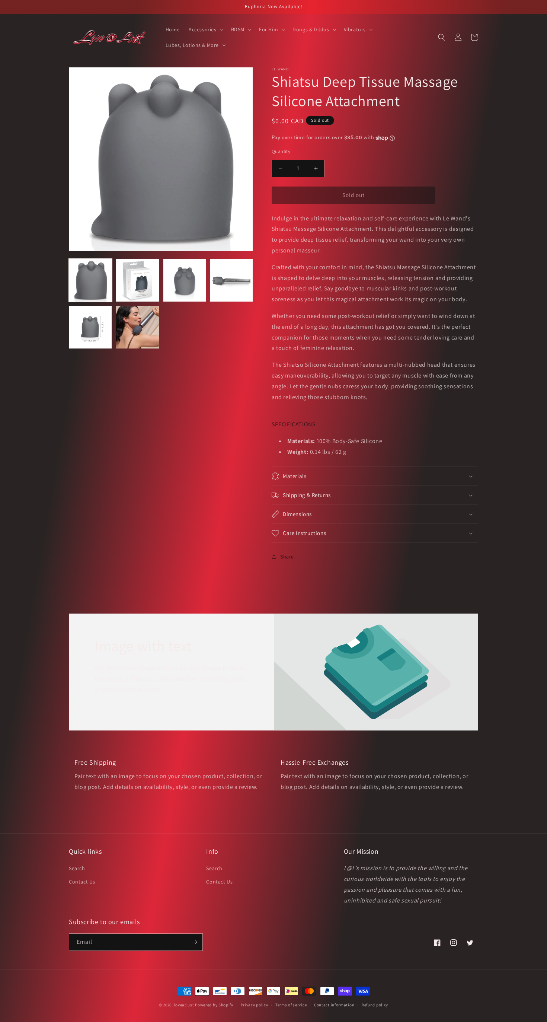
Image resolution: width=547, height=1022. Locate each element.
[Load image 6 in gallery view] (137, 327)
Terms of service (291, 1004)
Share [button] (287, 556)
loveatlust (184, 1004)
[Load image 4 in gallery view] (231, 280)
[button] (205, 29)
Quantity (281, 151)
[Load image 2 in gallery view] (137, 280)
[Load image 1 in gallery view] (90, 280)
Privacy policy (254, 1004)
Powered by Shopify (214, 1004)
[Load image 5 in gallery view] (90, 327)
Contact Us (82, 881)
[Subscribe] (194, 942)
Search (77, 868)
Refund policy (375, 1004)
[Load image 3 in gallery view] (184, 280)
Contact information (334, 1004)
